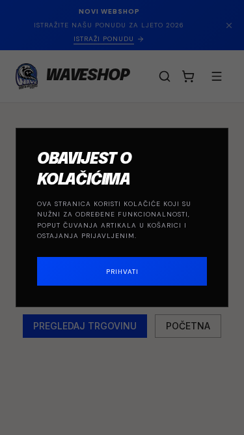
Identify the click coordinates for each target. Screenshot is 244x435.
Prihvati (122, 271)
